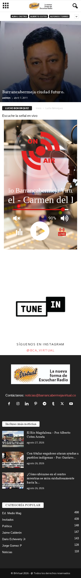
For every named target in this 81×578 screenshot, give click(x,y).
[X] (63, 404)
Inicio (38, 108)
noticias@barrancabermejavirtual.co (50, 395)
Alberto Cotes (38, 16)
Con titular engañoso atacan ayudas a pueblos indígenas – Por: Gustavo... (53, 456)
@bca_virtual (40, 350)
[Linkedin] (27, 404)
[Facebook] (10, 404)
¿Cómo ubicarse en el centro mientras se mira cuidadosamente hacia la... (50, 478)
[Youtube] (72, 404)
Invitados (8, 519)
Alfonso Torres (59, 16)
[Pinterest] (36, 404)
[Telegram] (45, 404)
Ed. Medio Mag (11, 513)
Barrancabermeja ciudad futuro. (33, 92)
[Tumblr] (54, 404)
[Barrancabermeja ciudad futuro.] (40, 61)
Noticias (7, 552)
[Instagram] (18, 404)
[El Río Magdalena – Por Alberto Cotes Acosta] (13, 439)
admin (6, 97)
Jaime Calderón (12, 532)
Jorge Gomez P (12, 545)
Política (7, 526)
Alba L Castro (19, 16)
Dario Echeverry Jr (13, 539)
